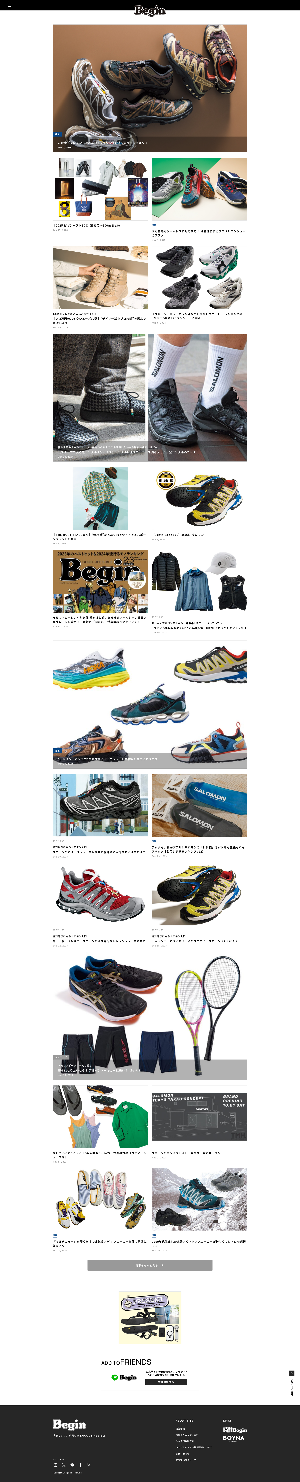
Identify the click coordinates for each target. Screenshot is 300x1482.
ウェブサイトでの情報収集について (194, 1447)
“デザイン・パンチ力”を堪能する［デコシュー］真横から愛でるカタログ (108, 759)
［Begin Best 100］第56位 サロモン (178, 535)
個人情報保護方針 (185, 1441)
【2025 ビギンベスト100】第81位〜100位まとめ (86, 225)
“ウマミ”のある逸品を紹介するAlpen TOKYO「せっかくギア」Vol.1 (199, 628)
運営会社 (180, 1428)
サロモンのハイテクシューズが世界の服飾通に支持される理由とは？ (99, 852)
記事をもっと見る (147, 1265)
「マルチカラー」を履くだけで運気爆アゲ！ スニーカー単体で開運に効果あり (100, 1243)
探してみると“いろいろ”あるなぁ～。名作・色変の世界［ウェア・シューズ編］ (99, 1155)
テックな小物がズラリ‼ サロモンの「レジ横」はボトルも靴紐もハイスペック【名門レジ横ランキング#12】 (198, 849)
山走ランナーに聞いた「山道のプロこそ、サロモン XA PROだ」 (195, 941)
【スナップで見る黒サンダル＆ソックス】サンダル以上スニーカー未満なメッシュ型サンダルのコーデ (127, 452)
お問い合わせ (183, 1453)
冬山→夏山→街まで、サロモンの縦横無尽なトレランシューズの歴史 (99, 941)
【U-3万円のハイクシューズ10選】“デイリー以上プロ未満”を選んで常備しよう (99, 320)
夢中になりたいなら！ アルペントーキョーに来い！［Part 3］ (100, 1070)
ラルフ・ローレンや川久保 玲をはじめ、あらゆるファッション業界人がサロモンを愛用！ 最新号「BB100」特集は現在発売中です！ (100, 619)
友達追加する (166, 1382)
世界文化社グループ (186, 1459)
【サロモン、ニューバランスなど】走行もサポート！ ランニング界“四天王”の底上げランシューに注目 (197, 316)
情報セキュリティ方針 (187, 1434)
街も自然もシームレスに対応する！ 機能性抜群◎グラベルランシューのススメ (199, 233)
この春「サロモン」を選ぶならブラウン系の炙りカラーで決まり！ (103, 143)
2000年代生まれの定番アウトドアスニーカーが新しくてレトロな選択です (199, 1243)
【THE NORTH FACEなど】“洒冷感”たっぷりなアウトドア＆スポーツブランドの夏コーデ (99, 537)
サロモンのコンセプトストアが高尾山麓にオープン (186, 1153)
